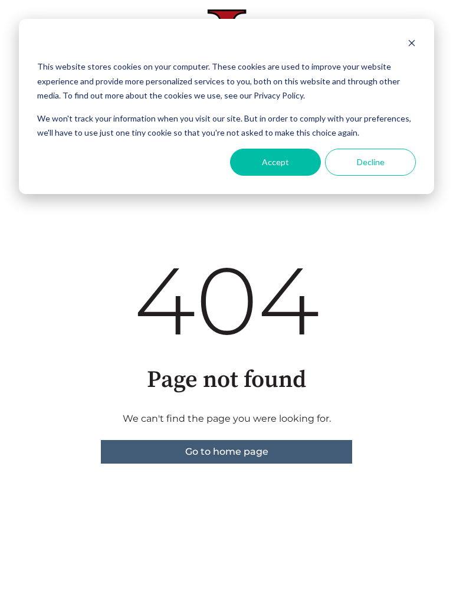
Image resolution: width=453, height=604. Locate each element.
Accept (275, 162)
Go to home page (226, 451)
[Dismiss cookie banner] (412, 44)
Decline (371, 162)
